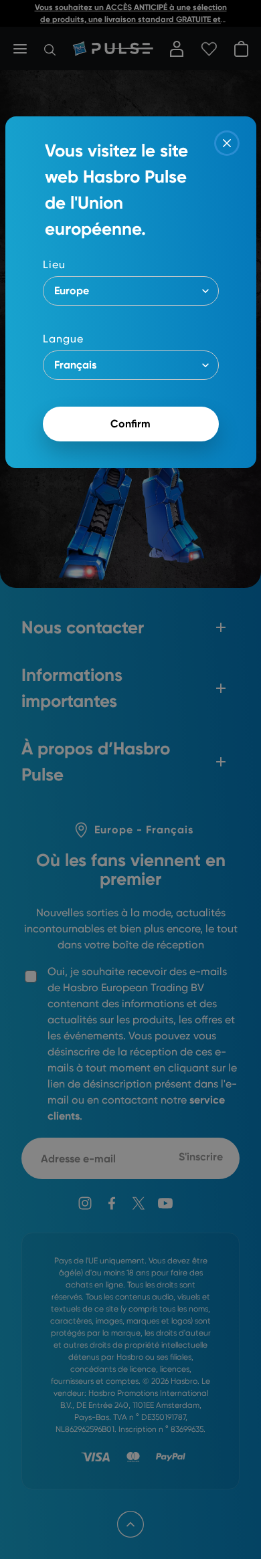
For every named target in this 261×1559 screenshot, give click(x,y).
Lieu (54, 264)
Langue (63, 338)
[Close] (227, 143)
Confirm (130, 423)
